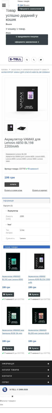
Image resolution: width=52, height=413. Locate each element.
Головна (4, 69)
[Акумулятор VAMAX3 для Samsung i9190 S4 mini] (13, 315)
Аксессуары (16, 69)
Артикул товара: (12, 169)
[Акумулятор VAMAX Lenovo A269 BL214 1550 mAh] (39, 261)
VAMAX (44, 69)
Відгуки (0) (8, 205)
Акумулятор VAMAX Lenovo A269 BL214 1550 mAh (39, 279)
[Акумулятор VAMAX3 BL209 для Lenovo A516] (39, 315)
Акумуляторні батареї (31, 69)
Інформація (8, 200)
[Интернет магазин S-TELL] (15, 59)
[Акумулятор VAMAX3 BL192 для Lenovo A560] (13, 261)
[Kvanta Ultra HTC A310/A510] (10, 127)
